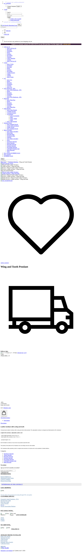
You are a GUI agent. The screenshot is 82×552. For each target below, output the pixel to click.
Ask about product (5, 417)
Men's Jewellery (8, 130)
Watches (9, 57)
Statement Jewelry (5, 538)
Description (7, 420)
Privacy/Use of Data (6, 481)
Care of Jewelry (5, 503)
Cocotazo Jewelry (11, 113)
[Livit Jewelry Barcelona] (9, 25)
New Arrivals (7, 153)
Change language (11, 6)
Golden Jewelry (11, 72)
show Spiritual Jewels (12, 124)
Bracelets (9, 49)
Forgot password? (14, 20)
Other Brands (7, 108)
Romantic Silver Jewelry (7, 542)
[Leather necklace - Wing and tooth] (10, 173)
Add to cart (4, 416)
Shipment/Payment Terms (7, 478)
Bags (11, 117)
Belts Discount (10, 150)
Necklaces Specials (12, 141)
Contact (3, 520)
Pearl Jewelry (4, 540)
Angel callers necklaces (13, 126)
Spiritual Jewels (8, 123)
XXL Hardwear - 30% (9, 88)
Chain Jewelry (4, 539)
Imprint (2, 519)
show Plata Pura (11, 100)
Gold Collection (11, 58)
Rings (8, 52)
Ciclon (5, 62)
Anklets (9, 60)
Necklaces (9, 51)
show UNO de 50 (11, 48)
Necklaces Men (11, 136)
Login (5, 9)
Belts (11, 120)
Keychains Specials (12, 147)
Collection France (5, 543)
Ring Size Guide (5, 502)
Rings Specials (10, 143)
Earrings (9, 54)
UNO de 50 (7, 47)
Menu (2, 37)
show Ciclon (10, 64)
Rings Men (10, 133)
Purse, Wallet (13, 118)
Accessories (10, 114)
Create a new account (15, 18)
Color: (2, 354)
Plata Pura (6, 98)
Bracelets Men (10, 134)
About (2, 517)
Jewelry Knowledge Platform (8, 506)
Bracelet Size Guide (6, 500)
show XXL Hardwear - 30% (14, 90)
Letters (8, 74)
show (8, 140)
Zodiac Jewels (10, 127)
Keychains (9, 55)
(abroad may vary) (22, 352)
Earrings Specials (11, 146)
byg (5, 78)
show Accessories (14, 115)
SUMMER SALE (15, 153)
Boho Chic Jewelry (5, 536)
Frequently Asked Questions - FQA (10, 499)
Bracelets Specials (11, 144)
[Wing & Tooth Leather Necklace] (9, 172)
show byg (9, 80)
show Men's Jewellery (12, 131)
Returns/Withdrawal (6, 476)
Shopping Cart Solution (7, 550)
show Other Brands (12, 110)
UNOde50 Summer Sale (13, 148)
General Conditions (5, 479)
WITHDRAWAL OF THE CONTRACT (12, 484)
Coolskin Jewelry (11, 111)
